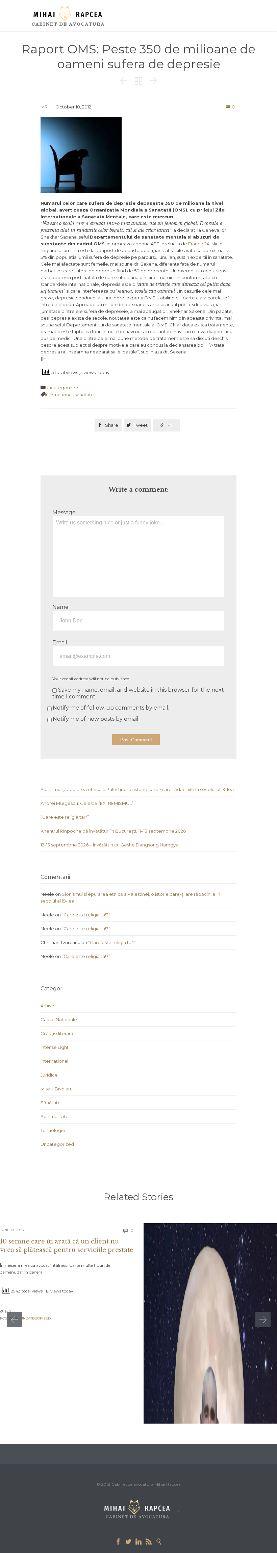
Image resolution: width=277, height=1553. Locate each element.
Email (59, 642)
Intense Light (55, 1047)
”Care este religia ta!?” (65, 817)
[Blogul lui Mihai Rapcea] (69, 15)
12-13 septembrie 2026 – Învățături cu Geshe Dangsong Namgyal (110, 844)
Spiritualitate (55, 1116)
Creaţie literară (57, 1033)
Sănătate (51, 1102)
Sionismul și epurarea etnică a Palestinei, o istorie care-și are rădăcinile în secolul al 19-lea (137, 789)
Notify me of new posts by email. (96, 719)
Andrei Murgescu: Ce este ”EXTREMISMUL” (87, 803)
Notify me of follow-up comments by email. (111, 708)
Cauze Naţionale (59, 1019)
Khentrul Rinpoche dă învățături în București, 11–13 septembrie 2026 (113, 831)
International (59, 394)
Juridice (49, 1075)
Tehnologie (53, 1130)
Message (64, 512)
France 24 (198, 243)
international (54, 1061)
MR (44, 106)
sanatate (84, 394)
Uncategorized (61, 387)
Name (60, 607)
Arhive (47, 1005)
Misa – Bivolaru (57, 1088)
